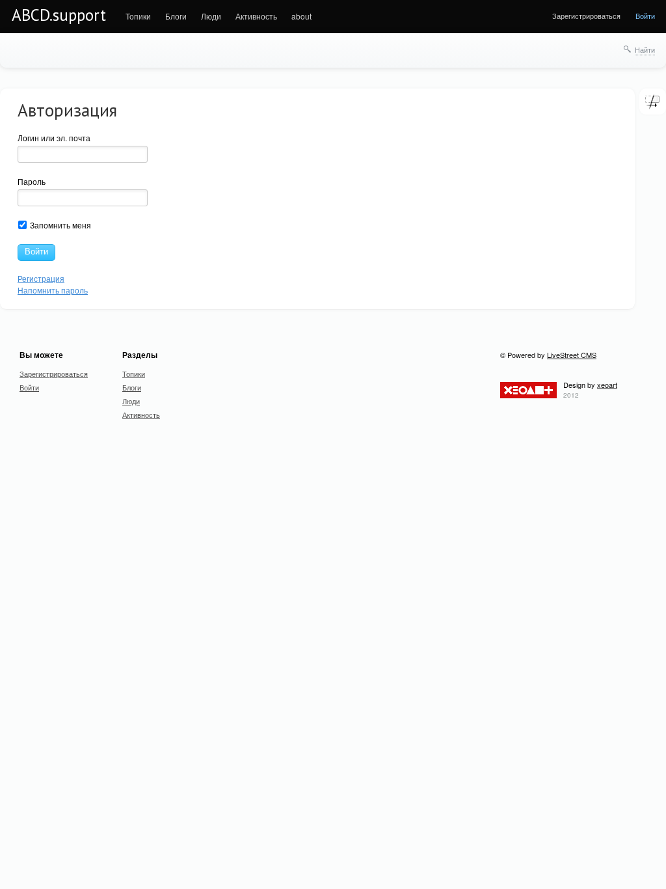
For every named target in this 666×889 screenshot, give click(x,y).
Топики (138, 15)
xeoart (607, 384)
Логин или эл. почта (54, 137)
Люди (211, 15)
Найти (645, 49)
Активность (256, 15)
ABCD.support (59, 15)
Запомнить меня (59, 224)
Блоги (176, 15)
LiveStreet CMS (571, 354)
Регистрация (41, 278)
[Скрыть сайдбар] (652, 101)
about (301, 15)
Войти (645, 15)
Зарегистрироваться (586, 15)
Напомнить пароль (53, 289)
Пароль (32, 181)
